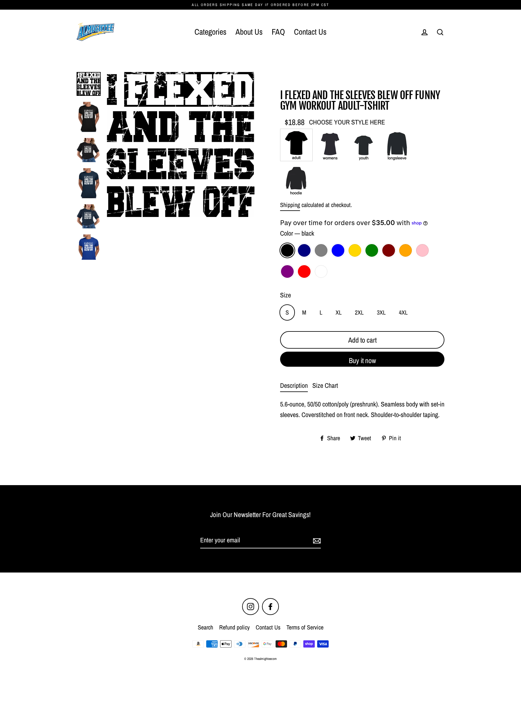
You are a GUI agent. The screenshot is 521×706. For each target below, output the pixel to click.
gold (355, 250)
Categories (210, 31)
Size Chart (325, 385)
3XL (381, 312)
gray (321, 250)
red (304, 271)
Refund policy (234, 627)
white (321, 271)
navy (304, 250)
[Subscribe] (316, 540)
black (287, 250)
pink (422, 250)
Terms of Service (305, 627)
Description (294, 385)
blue (338, 250)
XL (339, 312)
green (372, 250)
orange (405, 250)
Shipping (290, 205)
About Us (249, 31)
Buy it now (362, 360)
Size (285, 295)
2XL (359, 312)
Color (297, 233)
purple (287, 271)
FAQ (278, 31)
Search (205, 627)
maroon (388, 250)
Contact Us (310, 31)
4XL (403, 312)
